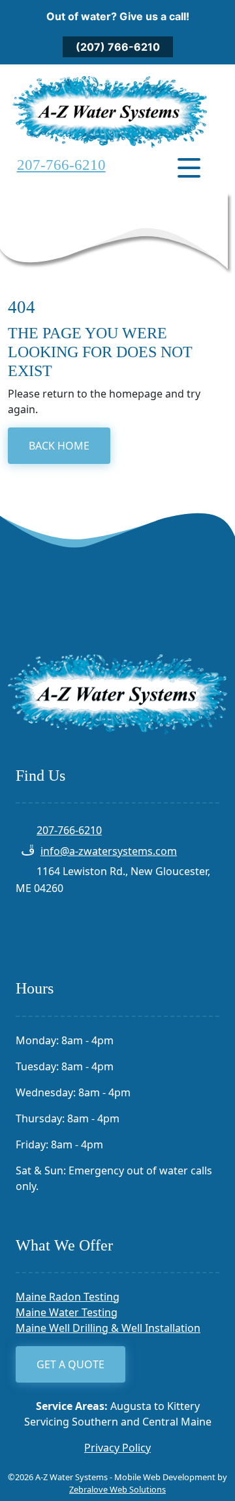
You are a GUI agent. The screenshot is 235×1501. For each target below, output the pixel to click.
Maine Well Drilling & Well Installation (108, 1328)
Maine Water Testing (67, 1312)
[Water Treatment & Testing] (109, 110)
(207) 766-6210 (118, 46)
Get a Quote (70, 1364)
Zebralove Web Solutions (117, 1489)
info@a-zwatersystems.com (108, 851)
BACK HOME (59, 446)
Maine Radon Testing (67, 1297)
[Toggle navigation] (189, 168)
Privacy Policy (117, 1447)
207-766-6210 (61, 165)
